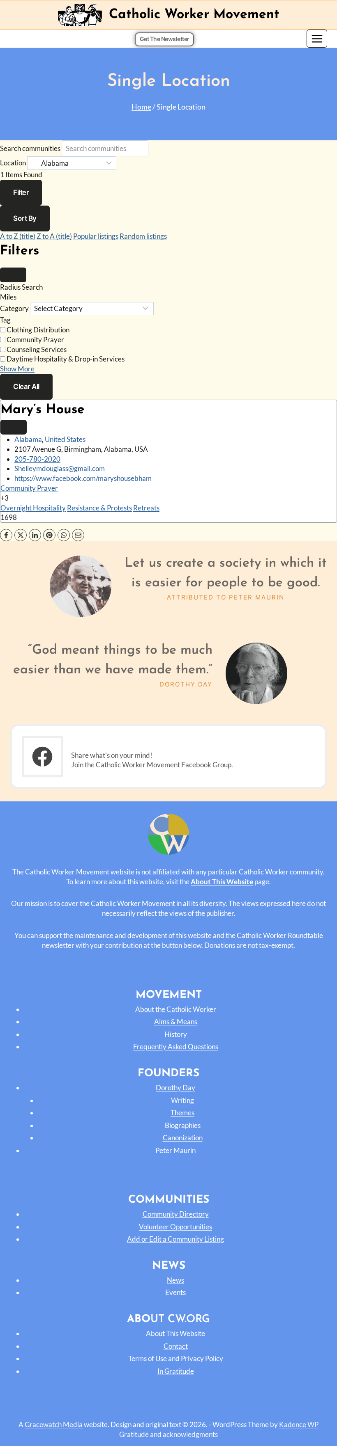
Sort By (25, 218)
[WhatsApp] (64, 535)
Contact (176, 1346)
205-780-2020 (37, 459)
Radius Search (21, 287)
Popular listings (95, 236)
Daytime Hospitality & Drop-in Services (66, 359)
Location (13, 163)
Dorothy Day (175, 1087)
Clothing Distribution (38, 329)
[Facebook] (6, 535)
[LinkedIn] (35, 535)
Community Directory (176, 1214)
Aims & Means (175, 1021)
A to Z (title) (17, 236)
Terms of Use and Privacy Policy (175, 1358)
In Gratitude (175, 1371)
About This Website (175, 1333)
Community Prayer (35, 339)
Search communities (30, 148)
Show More (17, 368)
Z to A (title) (54, 236)
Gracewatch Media (54, 1424)
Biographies (183, 1125)
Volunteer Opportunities (175, 1226)
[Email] (78, 535)
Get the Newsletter (164, 39)
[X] (20, 535)
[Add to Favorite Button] (13, 427)
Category (14, 308)
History (175, 1034)
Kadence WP (299, 1424)
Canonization (183, 1137)
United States (65, 439)
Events (175, 1292)
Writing (182, 1100)
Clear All (26, 386)
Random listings (143, 236)
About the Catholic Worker (175, 1009)
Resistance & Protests (99, 507)
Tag (5, 320)
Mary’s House (42, 409)
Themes (182, 1112)
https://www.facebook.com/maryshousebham (83, 478)
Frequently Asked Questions (175, 1046)
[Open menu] (317, 39)
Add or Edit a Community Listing (175, 1239)
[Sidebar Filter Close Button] (13, 275)
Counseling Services (37, 349)
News (175, 1280)
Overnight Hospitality (33, 507)
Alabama (28, 439)
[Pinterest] (49, 535)
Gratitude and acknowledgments (168, 1434)
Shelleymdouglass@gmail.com (59, 468)
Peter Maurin (175, 1150)
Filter (21, 192)
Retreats (146, 507)
